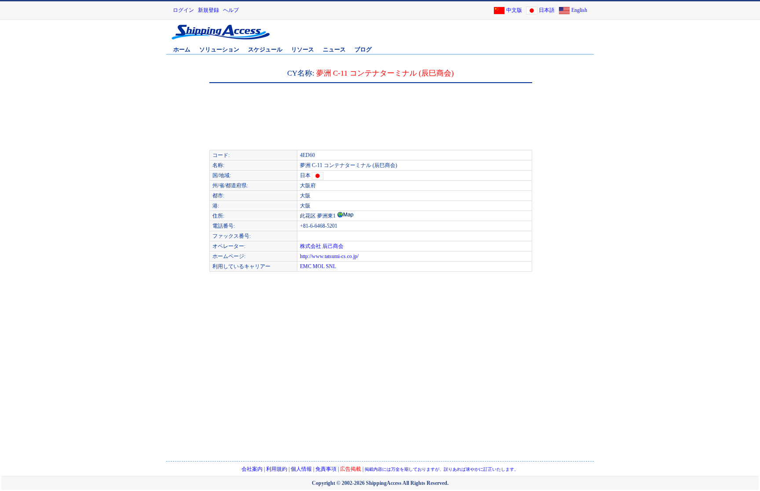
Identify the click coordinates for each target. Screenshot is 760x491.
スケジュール (265, 49)
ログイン (183, 10)
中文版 (514, 10)
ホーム (181, 49)
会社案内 (252, 469)
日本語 (547, 10)
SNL (331, 266)
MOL (319, 266)
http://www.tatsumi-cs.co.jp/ (329, 256)
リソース (302, 49)
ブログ (363, 49)
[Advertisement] (489, 36)
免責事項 (325, 469)
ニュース (334, 49)
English (579, 10)
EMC (305, 266)
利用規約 (276, 469)
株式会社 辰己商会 (321, 246)
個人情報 (301, 469)
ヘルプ (231, 10)
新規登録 (208, 10)
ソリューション (219, 49)
